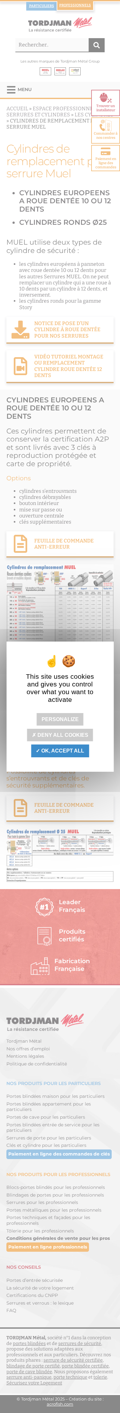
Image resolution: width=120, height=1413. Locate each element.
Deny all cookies (62, 735)
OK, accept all (62, 750)
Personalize (60, 719)
